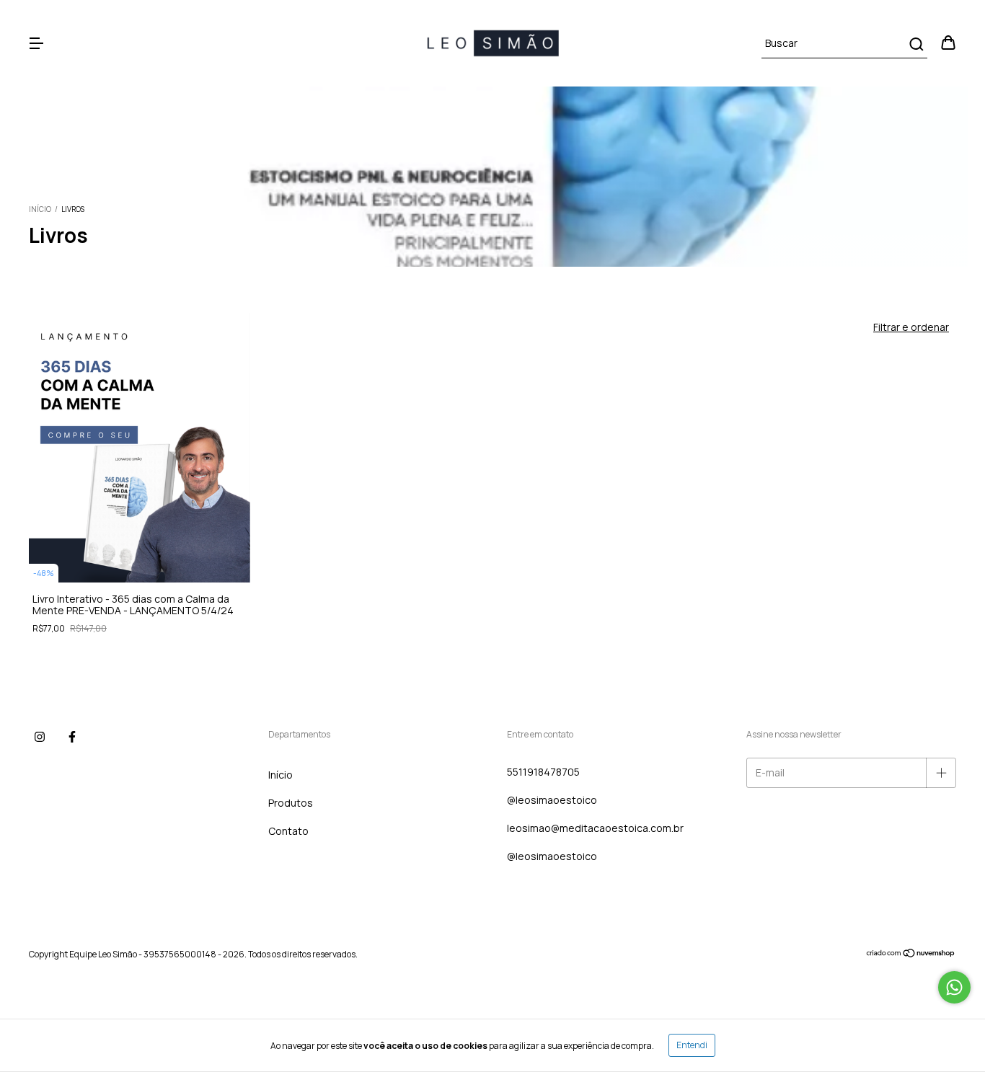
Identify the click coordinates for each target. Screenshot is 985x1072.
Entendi (691, 1045)
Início (40, 209)
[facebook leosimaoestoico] (72, 737)
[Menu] (36, 43)
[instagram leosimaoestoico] (39, 737)
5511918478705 (543, 772)
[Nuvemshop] (911, 955)
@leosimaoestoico (552, 800)
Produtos (290, 803)
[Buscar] (915, 44)
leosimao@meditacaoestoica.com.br (595, 828)
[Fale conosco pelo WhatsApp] (954, 987)
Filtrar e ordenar (911, 327)
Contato (288, 831)
